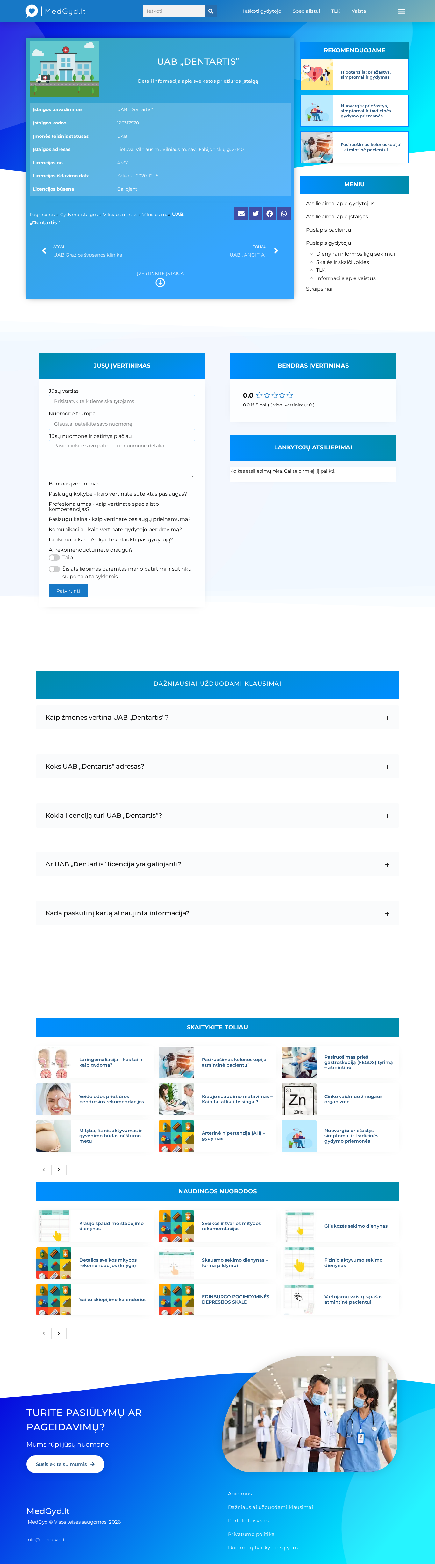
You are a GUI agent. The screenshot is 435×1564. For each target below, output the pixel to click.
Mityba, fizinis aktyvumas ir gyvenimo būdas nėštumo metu (110, 1136)
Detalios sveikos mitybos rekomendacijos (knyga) (108, 1262)
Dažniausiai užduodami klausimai (270, 1507)
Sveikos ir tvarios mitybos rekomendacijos (231, 1226)
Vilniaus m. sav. (120, 214)
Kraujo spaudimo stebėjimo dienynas (111, 1226)
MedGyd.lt (48, 1511)
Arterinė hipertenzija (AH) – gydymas (233, 1135)
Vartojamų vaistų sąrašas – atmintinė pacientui (355, 1299)
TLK (335, 11)
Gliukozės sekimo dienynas (356, 1226)
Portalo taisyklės (248, 1521)
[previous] (43, 1170)
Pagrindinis (42, 214)
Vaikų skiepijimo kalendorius (112, 1299)
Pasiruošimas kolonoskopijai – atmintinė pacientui (371, 147)
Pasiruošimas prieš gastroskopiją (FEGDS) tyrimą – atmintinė (358, 1062)
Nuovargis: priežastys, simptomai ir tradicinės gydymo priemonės (366, 110)
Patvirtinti (68, 591)
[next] (59, 1170)
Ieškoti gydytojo (262, 11)
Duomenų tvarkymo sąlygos (263, 1548)
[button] (402, 11)
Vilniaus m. (154, 214)
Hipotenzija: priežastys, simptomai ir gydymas (366, 74)
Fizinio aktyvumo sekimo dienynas (353, 1262)
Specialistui (306, 11)
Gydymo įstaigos (79, 214)
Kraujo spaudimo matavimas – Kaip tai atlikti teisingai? (237, 1099)
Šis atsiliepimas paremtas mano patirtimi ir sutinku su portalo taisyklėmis (127, 573)
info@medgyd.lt (45, 1540)
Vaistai (359, 11)
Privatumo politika (251, 1534)
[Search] (211, 11)
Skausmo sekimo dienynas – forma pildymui (235, 1262)
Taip (67, 557)
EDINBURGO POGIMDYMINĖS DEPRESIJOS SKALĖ (235, 1299)
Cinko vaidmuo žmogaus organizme (353, 1099)
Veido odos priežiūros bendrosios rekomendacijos (111, 1099)
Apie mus (240, 1493)
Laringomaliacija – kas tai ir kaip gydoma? (111, 1062)
